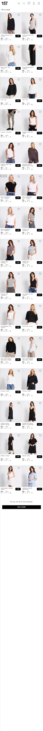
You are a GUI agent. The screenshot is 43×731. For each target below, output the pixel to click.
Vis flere (21, 507)
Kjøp (18, 36)
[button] (18, 3)
